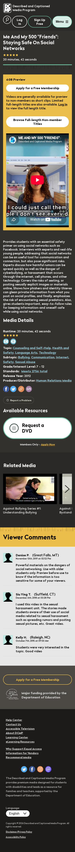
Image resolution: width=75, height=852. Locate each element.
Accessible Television (20, 728)
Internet (62, 357)
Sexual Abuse (25, 362)
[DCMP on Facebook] (32, 769)
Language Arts (26, 352)
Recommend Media (18, 757)
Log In (62, 104)
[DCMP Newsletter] (48, 769)
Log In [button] (19, 22)
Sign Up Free (39, 22)
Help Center (14, 720)
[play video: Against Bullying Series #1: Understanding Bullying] (30, 503)
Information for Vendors (22, 753)
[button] (6, 389)
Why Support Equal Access (24, 749)
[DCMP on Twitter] (24, 769)
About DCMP (14, 733)
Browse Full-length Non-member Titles (37, 122)
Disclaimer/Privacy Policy (19, 831)
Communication (42, 357)
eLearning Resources (20, 741)
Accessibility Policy (16, 837)
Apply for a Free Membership (37, 88)
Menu (60, 21)
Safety (8, 362)
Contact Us (13, 724)
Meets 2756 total (34, 371)
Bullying (24, 357)
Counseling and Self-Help (32, 348)
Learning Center (17, 737)
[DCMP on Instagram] (40, 769)
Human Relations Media (54, 380)
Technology (47, 352)
